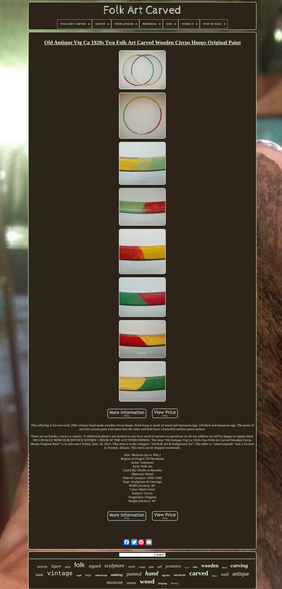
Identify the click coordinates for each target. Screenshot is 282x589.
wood (147, 581)
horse (187, 568)
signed (95, 565)
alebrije (42, 566)
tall (159, 566)
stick (67, 566)
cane (131, 566)
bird (151, 567)
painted (133, 574)
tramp (142, 567)
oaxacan (180, 575)
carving (239, 565)
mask (39, 575)
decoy (174, 583)
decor (214, 576)
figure (56, 566)
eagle (79, 575)
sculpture (114, 565)
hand (151, 573)
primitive (173, 566)
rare (195, 567)
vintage (60, 573)
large (88, 575)
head (224, 567)
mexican (115, 582)
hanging (162, 583)
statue (131, 583)
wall (224, 574)
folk (79, 564)
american (101, 575)
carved (198, 573)
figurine (166, 575)
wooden (210, 565)
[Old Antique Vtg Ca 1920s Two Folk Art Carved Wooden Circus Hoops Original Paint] (142, 70)
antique (240, 573)
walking (117, 575)
